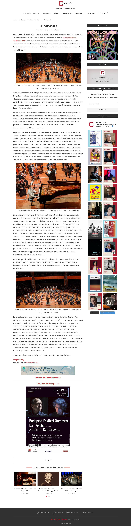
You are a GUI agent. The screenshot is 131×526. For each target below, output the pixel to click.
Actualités (27, 13)
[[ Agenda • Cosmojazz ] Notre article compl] (110, 283)
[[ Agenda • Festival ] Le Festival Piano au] (95, 138)
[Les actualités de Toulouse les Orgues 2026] (25, 479)
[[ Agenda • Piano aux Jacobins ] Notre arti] (95, 210)
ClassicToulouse (31, 362)
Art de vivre (67, 13)
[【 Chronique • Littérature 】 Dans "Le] (110, 156)
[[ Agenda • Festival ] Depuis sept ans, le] (110, 229)
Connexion (64, 520)
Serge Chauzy (44, 30)
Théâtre (56, 13)
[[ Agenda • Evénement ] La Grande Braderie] (95, 156)
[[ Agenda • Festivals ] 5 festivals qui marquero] (95, 247)
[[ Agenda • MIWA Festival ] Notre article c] (95, 174)
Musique (46, 13)
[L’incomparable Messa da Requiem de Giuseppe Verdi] (48, 479)
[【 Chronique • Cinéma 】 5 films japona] (95, 229)
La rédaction (79, 13)
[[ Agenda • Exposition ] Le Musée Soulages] (95, 283)
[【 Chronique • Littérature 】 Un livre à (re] (95, 301)
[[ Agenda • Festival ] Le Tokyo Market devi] (95, 192)
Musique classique (34, 20)
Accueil (15, 20)
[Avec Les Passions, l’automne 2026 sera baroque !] (71, 479)
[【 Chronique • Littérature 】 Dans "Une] (110, 265)
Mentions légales (55, 520)
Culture (36, 13)
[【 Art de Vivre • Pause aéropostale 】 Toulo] (110, 301)
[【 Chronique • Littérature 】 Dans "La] (110, 174)
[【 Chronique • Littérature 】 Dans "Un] (95, 265)
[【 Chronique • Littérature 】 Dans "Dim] (110, 138)
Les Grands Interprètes (48, 383)
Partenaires (91, 13)
